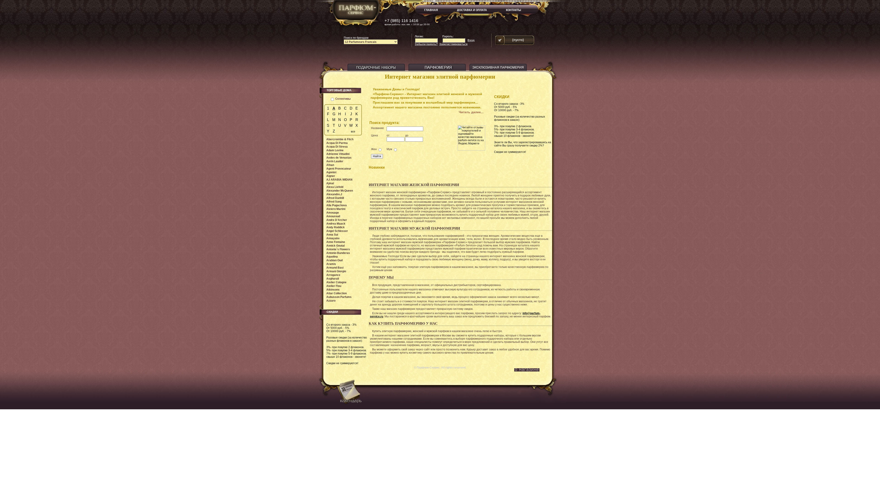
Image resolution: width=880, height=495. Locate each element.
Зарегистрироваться (453, 44)
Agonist (331, 172)
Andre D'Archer (336, 220)
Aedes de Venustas (339, 157)
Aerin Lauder (334, 161)
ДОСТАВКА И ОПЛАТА (472, 10)
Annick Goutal (335, 245)
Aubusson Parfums (339, 297)
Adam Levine (335, 150)
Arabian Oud (334, 260)
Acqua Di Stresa (337, 146)
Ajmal (330, 183)
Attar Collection (336, 293)
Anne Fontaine (335, 242)
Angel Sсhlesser (337, 231)
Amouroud (333, 216)
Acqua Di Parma (337, 143)
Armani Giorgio (336, 271)
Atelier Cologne (336, 282)
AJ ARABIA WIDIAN (339, 179)
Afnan (330, 165)
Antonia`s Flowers (338, 249)
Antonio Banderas (338, 253)
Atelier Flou (333, 286)
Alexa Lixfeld (334, 187)
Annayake (333, 238)
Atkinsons (333, 289)
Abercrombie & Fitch (339, 139)
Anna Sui (332, 234)
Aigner (330, 176)
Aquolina (332, 256)
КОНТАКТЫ (513, 10)
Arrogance (333, 275)
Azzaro (331, 300)
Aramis (331, 264)
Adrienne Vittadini (337, 154)
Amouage (332, 212)
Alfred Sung (334, 201)
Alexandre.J (334, 194)
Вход (471, 40)
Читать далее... (471, 112)
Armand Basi (335, 267)
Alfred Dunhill (335, 198)
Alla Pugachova (336, 205)
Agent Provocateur (338, 168)
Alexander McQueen (339, 190)
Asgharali (332, 278)
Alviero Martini (335, 209)
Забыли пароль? (426, 44)
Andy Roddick (335, 227)
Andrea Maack (335, 223)
